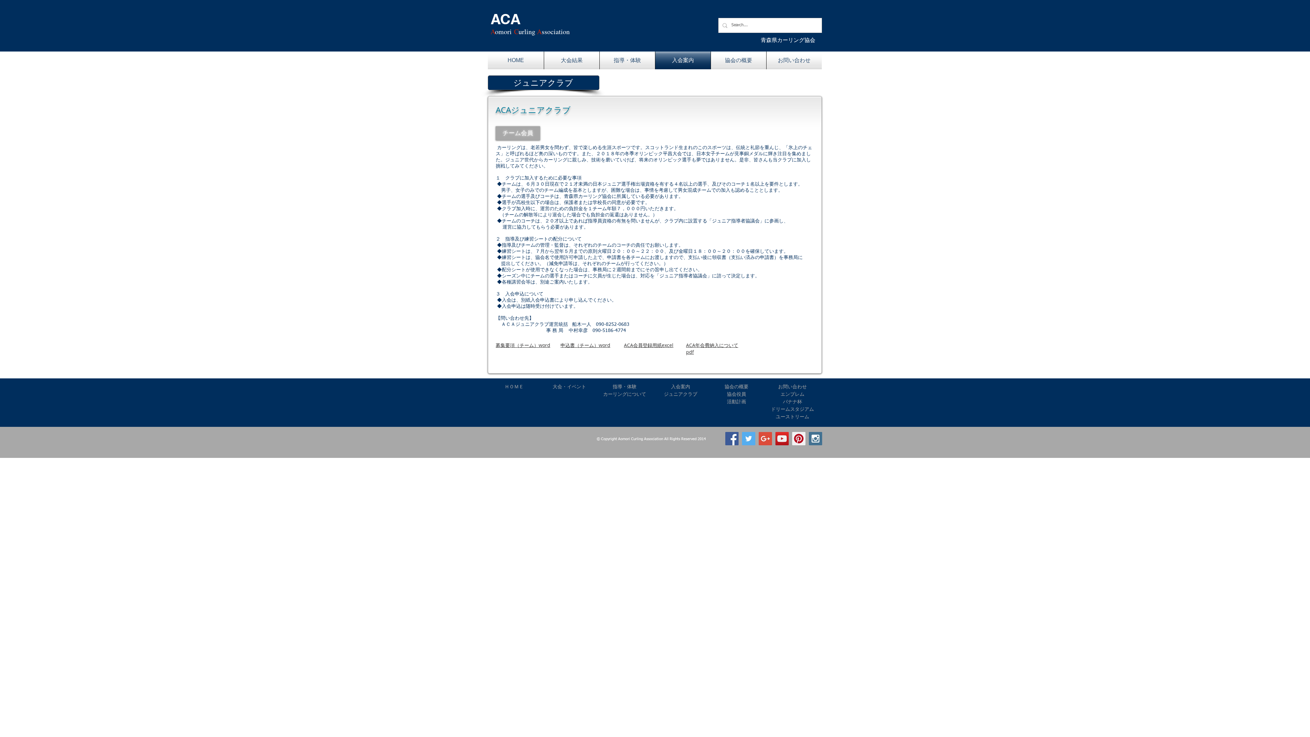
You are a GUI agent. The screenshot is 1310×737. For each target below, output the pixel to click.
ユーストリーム (792, 416)
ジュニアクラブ (680, 394)
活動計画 (736, 401)
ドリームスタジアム (792, 409)
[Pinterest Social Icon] (798, 438)
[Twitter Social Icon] (748, 438)
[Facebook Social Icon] (732, 438)
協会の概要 (736, 386)
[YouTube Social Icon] (782, 438)
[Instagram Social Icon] (815, 438)
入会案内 (680, 386)
